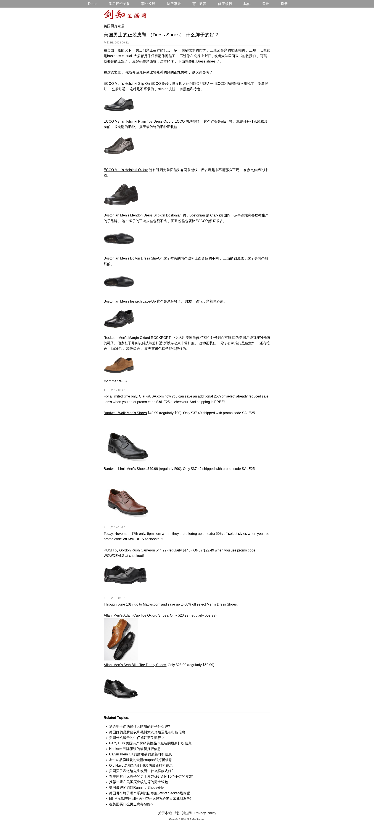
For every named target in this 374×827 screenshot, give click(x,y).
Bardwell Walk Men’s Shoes (125, 413)
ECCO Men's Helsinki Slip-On (127, 83)
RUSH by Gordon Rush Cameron (129, 550)
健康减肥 (225, 4)
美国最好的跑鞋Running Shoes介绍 (136, 787)
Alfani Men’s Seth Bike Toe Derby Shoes (135, 665)
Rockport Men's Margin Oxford (127, 338)
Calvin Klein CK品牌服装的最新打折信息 (140, 754)
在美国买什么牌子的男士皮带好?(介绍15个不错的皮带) (151, 776)
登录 (265, 4)
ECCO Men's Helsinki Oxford (126, 170)
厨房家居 (174, 4)
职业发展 (148, 4)
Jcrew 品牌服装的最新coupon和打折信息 (140, 760)
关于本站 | (166, 813)
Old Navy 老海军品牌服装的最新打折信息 (141, 765)
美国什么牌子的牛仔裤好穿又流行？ (136, 738)
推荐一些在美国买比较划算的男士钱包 (138, 782)
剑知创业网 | (183, 813)
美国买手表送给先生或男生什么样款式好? (141, 771)
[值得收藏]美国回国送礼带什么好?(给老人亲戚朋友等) (150, 798)
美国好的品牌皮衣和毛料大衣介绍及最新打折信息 (147, 732)
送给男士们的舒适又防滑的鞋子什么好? (139, 726)
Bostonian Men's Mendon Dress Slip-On (134, 215)
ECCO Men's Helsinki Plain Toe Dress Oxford (139, 121)
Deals (92, 4)
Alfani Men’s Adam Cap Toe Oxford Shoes (136, 615)
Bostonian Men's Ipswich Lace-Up (130, 301)
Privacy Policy (205, 813)
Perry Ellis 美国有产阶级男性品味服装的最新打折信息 (150, 743)
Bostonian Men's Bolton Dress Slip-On (133, 258)
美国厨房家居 (114, 26)
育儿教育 (199, 4)
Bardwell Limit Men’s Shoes (125, 469)
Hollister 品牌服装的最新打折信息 (135, 749)
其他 (246, 4)
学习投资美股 (119, 4)
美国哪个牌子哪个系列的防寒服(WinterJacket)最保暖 (149, 793)
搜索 (284, 4)
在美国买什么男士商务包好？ (131, 804)
